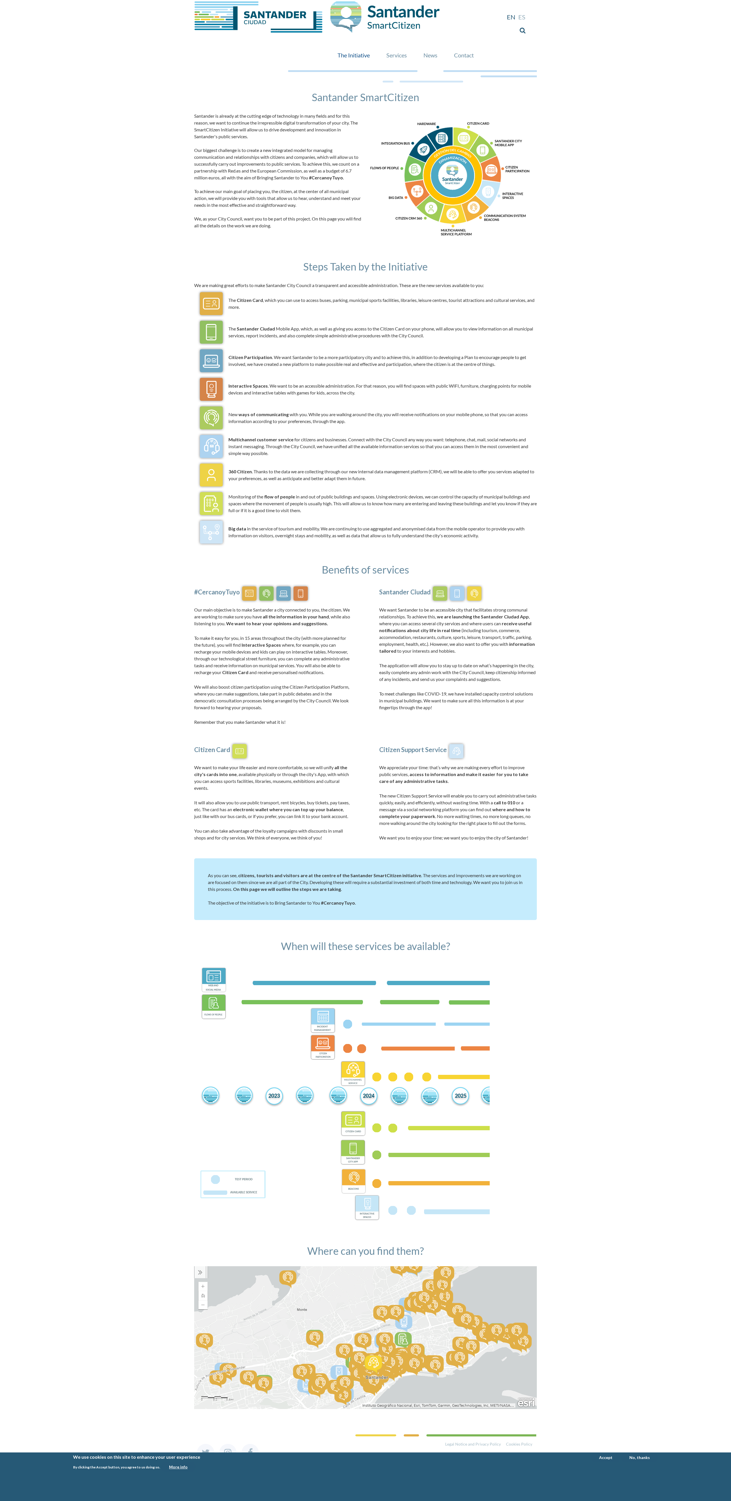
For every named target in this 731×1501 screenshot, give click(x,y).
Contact (464, 55)
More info (178, 1466)
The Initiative (354, 55)
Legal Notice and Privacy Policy (473, 1444)
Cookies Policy (519, 1444)
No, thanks (639, 1457)
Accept (605, 1457)
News (430, 55)
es (521, 17)
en (511, 17)
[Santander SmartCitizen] (259, 4)
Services (396, 55)
